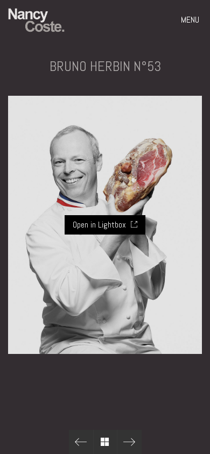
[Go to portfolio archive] (105, 442)
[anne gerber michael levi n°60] (81, 442)
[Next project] (129, 442)
